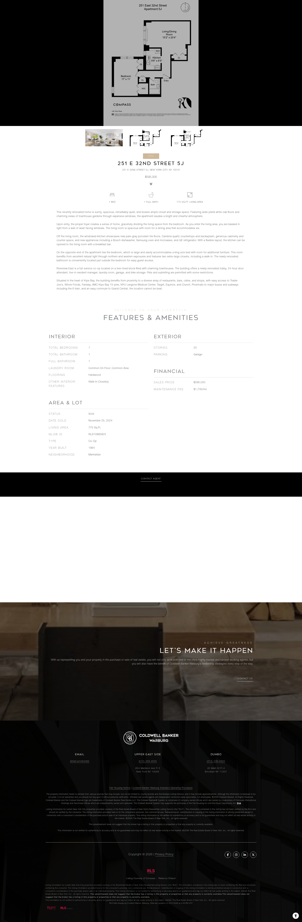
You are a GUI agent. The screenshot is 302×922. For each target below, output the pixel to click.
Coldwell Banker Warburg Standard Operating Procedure (162, 788)
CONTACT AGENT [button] (151, 479)
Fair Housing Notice (119, 788)
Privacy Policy (164, 854)
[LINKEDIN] (245, 855)
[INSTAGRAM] (236, 855)
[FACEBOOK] (228, 855)
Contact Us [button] (245, 679)
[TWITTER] (253, 855)
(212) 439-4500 (148, 761)
